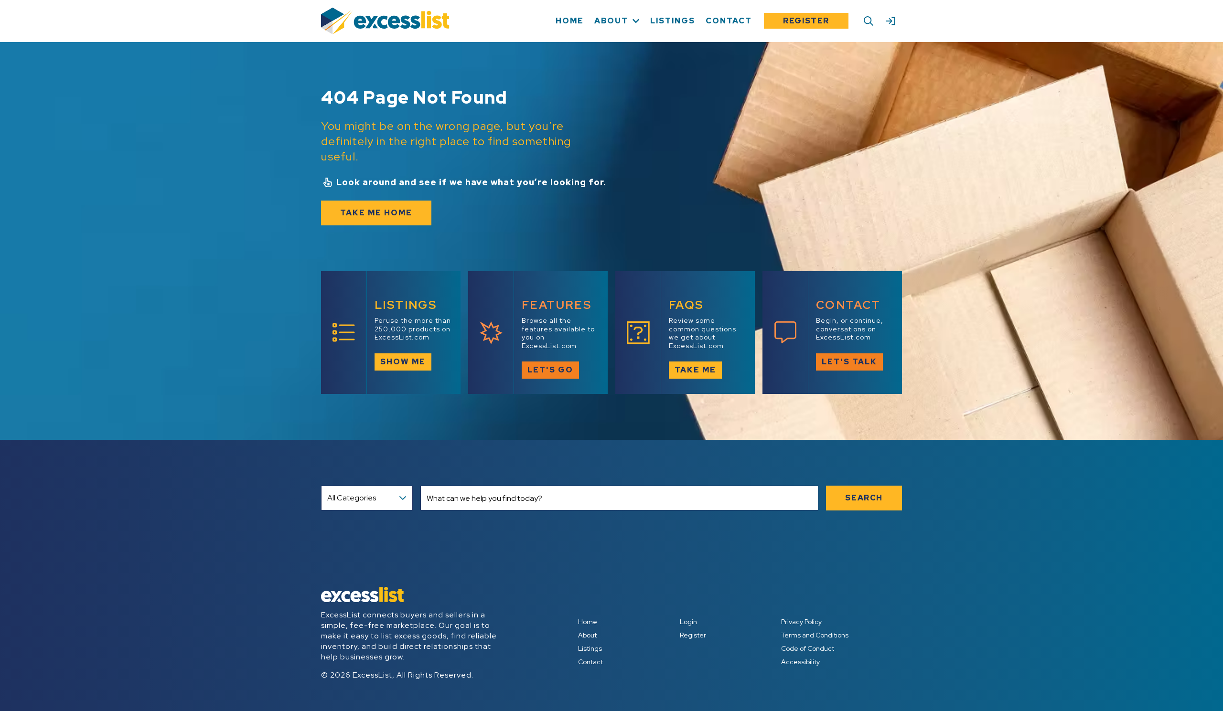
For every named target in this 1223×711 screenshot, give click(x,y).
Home (587, 621)
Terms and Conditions (814, 635)
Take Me (695, 370)
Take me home (376, 213)
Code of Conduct (807, 648)
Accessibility (800, 662)
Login (688, 621)
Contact (590, 662)
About (587, 635)
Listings (590, 648)
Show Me (403, 362)
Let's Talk (849, 362)
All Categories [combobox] (351, 498)
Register (806, 21)
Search (864, 498)
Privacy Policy (801, 621)
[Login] (890, 21)
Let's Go (550, 370)
